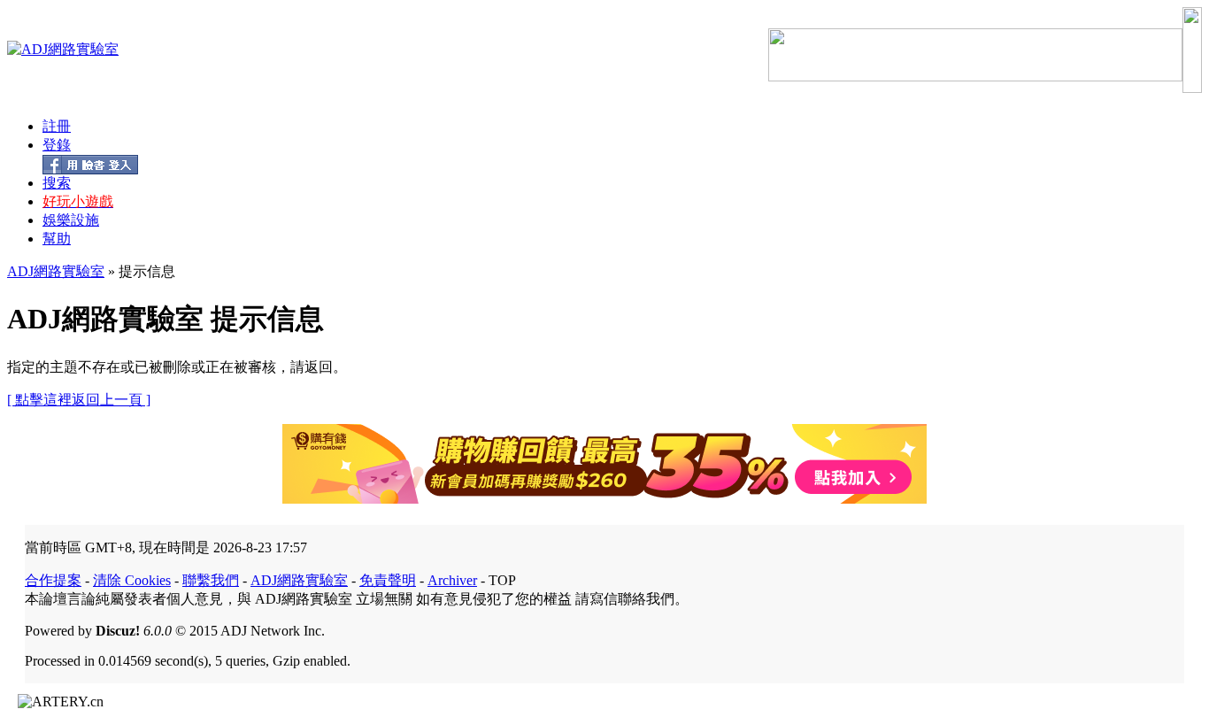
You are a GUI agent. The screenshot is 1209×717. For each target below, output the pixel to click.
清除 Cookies (132, 580)
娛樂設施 (70, 219)
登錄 (56, 144)
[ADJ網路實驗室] (63, 49)
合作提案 (53, 580)
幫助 (56, 238)
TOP (502, 580)
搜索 (56, 182)
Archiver (452, 580)
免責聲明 (387, 580)
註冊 (56, 126)
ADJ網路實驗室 (55, 271)
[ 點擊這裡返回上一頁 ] (78, 399)
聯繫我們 (210, 580)
